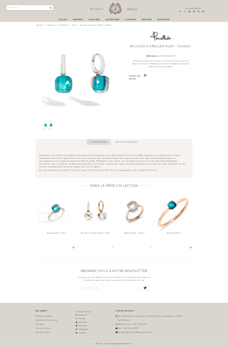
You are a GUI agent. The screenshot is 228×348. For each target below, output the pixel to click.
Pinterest (194, 11)
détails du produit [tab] (127, 142)
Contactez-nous (43, 328)
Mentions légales (44, 316)
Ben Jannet (41, 311)
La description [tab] (98, 142)
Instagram (199, 11)
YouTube (190, 11)
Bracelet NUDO (174, 233)
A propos (40, 324)
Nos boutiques (42, 332)
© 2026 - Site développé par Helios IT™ (114, 344)
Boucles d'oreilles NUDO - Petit (95, 233)
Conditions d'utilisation (47, 320)
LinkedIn (203, 11)
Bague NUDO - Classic (134, 233)
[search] (51, 7)
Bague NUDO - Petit (56, 233)
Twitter (185, 11)
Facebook (181, 11)
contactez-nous (125, 311)
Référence (151, 56)
